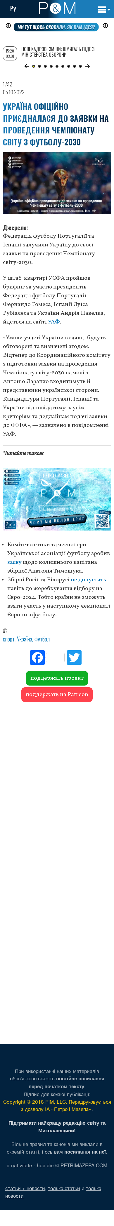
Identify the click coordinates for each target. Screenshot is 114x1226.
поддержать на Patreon (57, 695)
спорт (9, 638)
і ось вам (74, 1151)
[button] (27, 66)
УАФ (54, 322)
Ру (13, 8)
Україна (24, 638)
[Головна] (57, 8)
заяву (14, 562)
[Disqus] (57, 787)
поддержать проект (57, 678)
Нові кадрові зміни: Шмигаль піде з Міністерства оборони (57, 52)
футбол (42, 638)
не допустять (88, 580)
